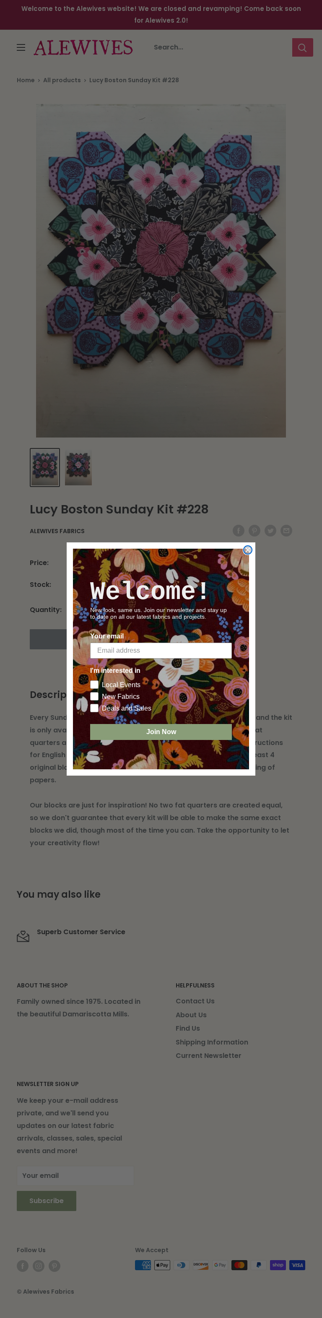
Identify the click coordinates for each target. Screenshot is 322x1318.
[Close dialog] (248, 550)
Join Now (161, 731)
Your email (107, 636)
